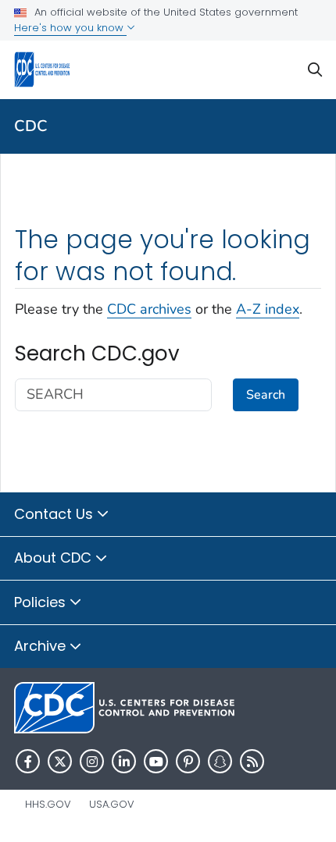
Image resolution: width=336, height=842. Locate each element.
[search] (315, 69)
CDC (31, 126)
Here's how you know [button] (70, 27)
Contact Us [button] (55, 514)
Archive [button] (42, 645)
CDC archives (149, 309)
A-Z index (267, 309)
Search (265, 394)
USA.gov (111, 804)
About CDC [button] (54, 557)
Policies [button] (42, 602)
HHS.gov (48, 804)
